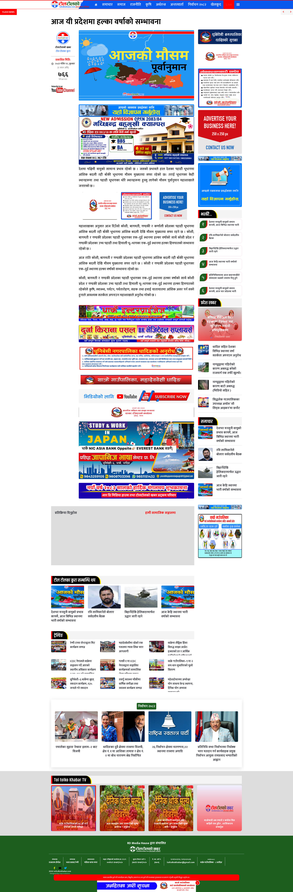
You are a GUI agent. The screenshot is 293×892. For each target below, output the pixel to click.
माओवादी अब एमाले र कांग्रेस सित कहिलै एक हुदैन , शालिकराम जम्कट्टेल (219, 823)
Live (229, 5)
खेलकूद (216, 5)
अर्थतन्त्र (161, 5)
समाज (121, 5)
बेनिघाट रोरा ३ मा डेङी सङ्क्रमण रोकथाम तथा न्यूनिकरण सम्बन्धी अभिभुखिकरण (220, 324)
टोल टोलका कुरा (63, 51)
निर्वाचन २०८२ (197, 5)
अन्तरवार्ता (176, 5)
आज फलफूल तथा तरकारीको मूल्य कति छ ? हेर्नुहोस (122, 825)
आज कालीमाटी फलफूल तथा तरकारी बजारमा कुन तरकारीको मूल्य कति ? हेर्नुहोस (171, 823)
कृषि (148, 5)
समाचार (107, 5)
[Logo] (70, 4)
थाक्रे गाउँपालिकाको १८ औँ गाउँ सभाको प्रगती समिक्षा (73, 825)
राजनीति (135, 5)
